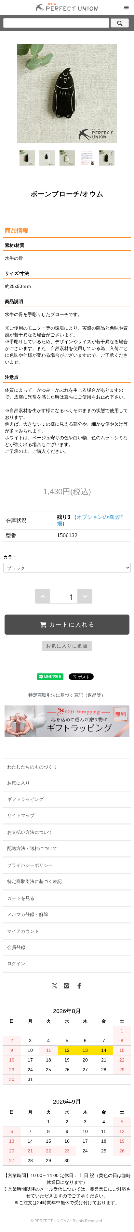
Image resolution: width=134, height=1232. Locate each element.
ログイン (16, 963)
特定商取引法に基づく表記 (34, 881)
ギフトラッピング (25, 799)
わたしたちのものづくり (32, 766)
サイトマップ (20, 815)
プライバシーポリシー (30, 865)
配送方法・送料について (32, 848)
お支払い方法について (30, 832)
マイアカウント (23, 931)
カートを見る (20, 898)
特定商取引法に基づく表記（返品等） (67, 695)
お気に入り (18, 783)
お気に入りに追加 (67, 646)
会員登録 (16, 947)
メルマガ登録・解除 (27, 914)
